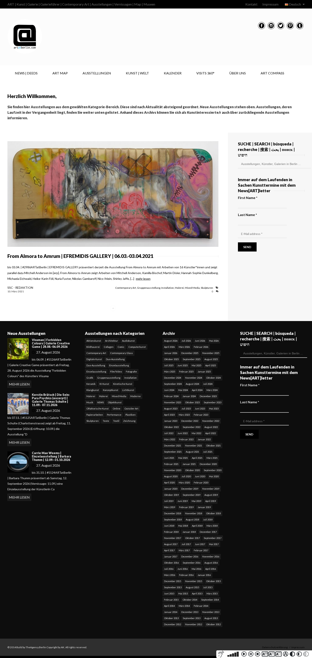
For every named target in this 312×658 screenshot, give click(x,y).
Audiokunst (128, 340)
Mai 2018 (183, 525)
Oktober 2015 (213, 581)
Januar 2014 (170, 612)
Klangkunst (92, 390)
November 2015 (193, 581)
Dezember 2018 (172, 513)
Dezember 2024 (172, 377)
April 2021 (197, 457)
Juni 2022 (182, 433)
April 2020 (169, 482)
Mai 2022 (196, 433)
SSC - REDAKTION (20, 287)
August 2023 (170, 408)
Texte (106, 420)
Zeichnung (129, 420)
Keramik (91, 383)
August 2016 (211, 562)
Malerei (179, 287)
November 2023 (172, 402)
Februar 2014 (201, 605)
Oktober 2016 (171, 562)
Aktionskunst (93, 340)
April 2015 (197, 593)
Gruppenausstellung (148, 287)
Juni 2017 (200, 544)
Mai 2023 (214, 408)
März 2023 (184, 414)
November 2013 (210, 612)
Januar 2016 (204, 575)
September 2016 (191, 562)
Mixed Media (192, 287)
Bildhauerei (93, 346)
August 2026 (170, 340)
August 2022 (211, 427)
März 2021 (212, 457)
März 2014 (184, 605)
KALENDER (172, 73)
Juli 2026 (186, 340)
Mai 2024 (183, 390)
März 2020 (184, 482)
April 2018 (197, 525)
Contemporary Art (125, 287)
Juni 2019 (182, 501)
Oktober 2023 (192, 402)
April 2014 (169, 605)
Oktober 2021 (213, 445)
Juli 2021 (207, 451)
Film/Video (116, 371)
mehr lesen (143, 278)
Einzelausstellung (119, 365)
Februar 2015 (171, 599)
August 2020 (170, 476)
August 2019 (211, 494)
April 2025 (210, 365)
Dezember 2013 (189, 612)
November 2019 (210, 488)
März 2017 (184, 550)
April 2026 (169, 346)
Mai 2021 (183, 457)
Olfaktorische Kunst (97, 408)
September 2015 (173, 587)
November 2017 (172, 538)
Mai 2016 (196, 568)
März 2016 (169, 575)
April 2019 (210, 501)
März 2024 (212, 390)
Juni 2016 (182, 568)
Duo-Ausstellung (115, 359)
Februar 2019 (186, 507)
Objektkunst (115, 402)
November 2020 (172, 470)
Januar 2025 (204, 371)
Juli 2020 (186, 476)
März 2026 (184, 346)
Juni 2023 (200, 408)
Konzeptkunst (110, 390)
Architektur (111, 340)
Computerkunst (137, 346)
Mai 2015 (183, 593)
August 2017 (170, 544)
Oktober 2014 (190, 599)
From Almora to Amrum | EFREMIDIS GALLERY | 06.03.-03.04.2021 (80, 256)
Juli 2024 (207, 383)
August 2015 (192, 587)
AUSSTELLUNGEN (97, 73)
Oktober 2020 (192, 470)
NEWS (100, 402)
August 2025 (211, 359)
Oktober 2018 (213, 513)
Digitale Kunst (94, 359)
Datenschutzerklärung (275, 647)
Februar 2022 (186, 439)
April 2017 (169, 550)
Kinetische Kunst (122, 383)
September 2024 (173, 383)
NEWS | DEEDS (26, 73)
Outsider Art (131, 408)
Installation (167, 287)
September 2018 (173, 519)
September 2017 (212, 538)
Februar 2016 (186, 575)
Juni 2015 (169, 593)
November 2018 (193, 513)
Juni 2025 (182, 365)
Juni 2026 (200, 340)
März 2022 (169, 439)
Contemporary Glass (121, 353)
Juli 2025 (168, 365)
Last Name (247, 215)
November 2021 (193, 445)
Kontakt (251, 4)
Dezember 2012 (172, 624)
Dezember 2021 (172, 445)
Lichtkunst (128, 390)
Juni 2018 (169, 525)
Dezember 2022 (189, 420)
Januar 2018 (189, 531)
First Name (247, 198)
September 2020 (212, 470)
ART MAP (60, 73)
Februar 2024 (171, 396)
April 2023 (169, 414)
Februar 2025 (186, 371)
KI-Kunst (104, 383)
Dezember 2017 (208, 531)
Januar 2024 (189, 396)
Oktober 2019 (171, 494)
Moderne (135, 396)
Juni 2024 (169, 390)
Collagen (109, 346)
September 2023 (212, 402)
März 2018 (212, 525)
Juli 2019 (168, 501)
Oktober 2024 (213, 377)
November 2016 (210, 556)
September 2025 (191, 359)
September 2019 (191, 494)
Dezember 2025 (189, 353)
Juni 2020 (200, 476)
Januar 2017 (170, 556)
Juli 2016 (168, 568)
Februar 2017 (201, 550)
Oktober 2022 (171, 427)
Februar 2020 (201, 482)
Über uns (237, 73)
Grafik (89, 377)
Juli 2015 (207, 587)
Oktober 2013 (171, 618)
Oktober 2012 (213, 624)
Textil (116, 420)
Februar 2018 (171, 531)
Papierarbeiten (94, 414)
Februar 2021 (171, 464)
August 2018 (192, 519)
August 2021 (192, 451)
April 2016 (210, 568)
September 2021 (173, 451)
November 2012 (193, 624)
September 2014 (210, 599)
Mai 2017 (214, 544)
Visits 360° (205, 73)
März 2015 (212, 593)
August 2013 (211, 618)
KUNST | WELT (137, 73)
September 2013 (191, 618)
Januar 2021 (189, 464)
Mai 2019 (196, 501)
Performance (114, 414)
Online (116, 408)
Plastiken (130, 414)
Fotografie (131, 371)
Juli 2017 (186, 544)
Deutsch (295, 4)
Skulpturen (207, 287)
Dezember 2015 (172, 581)
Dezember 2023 (208, 396)
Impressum (270, 4)
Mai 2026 (214, 340)
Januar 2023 (170, 420)
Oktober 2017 (192, 538)
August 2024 (192, 383)
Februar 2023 (201, 414)
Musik (89, 402)
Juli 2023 (186, 408)
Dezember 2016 (189, 556)
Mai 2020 (214, 476)
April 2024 (197, 390)
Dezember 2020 (208, 464)
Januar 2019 (204, 507)
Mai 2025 (196, 365)
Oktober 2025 (171, 359)
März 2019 (169, 507)
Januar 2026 (170, 353)
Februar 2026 (201, 346)
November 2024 (193, 377)
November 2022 (210, 420)
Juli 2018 (207, 519)
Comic (121, 346)
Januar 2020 (170, 488)
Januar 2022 (204, 439)
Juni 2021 (169, 457)
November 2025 (210, 353)
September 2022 (191, 427)
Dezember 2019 (189, 488)
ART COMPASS (272, 73)
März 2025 (169, 371)
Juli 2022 (168, 433)
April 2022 (210, 433)
